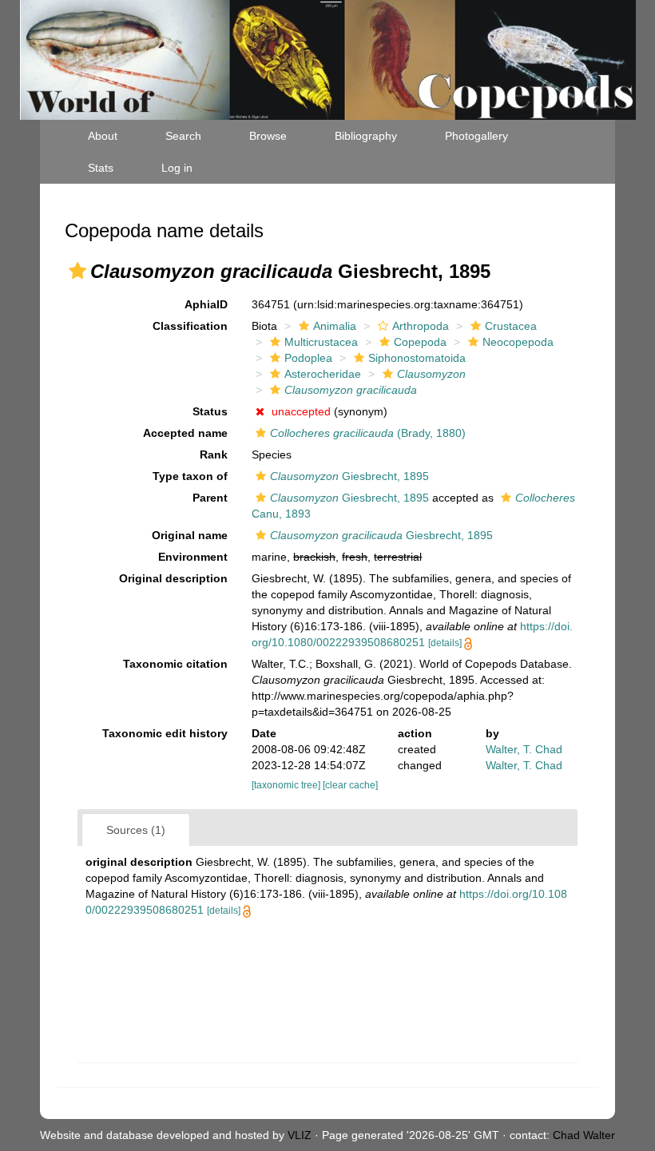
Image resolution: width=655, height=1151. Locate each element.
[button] (77, 270)
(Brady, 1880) (368, 433)
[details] (445, 643)
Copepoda (420, 341)
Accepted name (185, 433)
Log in (177, 167)
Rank (214, 454)
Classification (190, 326)
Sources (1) (135, 830)
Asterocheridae (322, 373)
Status (210, 411)
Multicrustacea (321, 341)
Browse (268, 135)
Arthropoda (420, 326)
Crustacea (511, 326)
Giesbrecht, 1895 (349, 476)
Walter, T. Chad (524, 749)
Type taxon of (190, 476)
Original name (190, 535)
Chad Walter (584, 1135)
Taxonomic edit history (165, 733)
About (102, 135)
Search (183, 135)
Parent (210, 497)
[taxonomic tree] (287, 785)
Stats (100, 167)
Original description (173, 578)
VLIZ (300, 1135)
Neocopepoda (518, 341)
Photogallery (476, 135)
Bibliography (366, 135)
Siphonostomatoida (417, 357)
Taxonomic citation (175, 663)
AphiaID (206, 304)
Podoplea (308, 357)
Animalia (334, 326)
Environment (193, 556)
